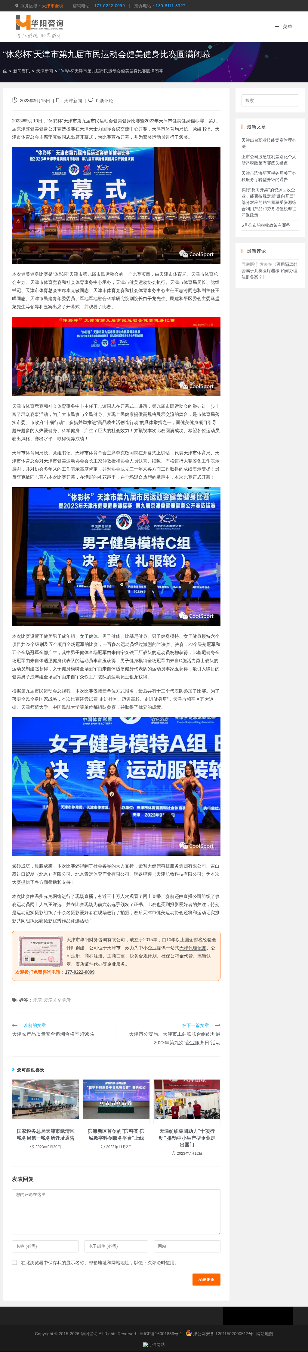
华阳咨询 (89, 1333)
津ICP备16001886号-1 (161, 1333)
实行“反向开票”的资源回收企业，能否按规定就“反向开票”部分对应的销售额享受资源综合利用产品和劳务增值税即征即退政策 (269, 202)
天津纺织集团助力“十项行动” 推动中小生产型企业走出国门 (187, 1138)
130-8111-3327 (170, 5)
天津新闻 (73, 100)
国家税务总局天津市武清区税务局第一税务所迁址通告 (46, 1134)
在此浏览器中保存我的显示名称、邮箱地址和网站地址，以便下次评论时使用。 (100, 1262)
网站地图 (264, 1333)
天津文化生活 (56, 1000)
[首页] (5, 71)
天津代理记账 (192, 947)
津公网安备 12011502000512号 (223, 1333)
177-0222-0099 (109, 5)
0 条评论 (104, 100)
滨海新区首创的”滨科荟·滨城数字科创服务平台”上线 (116, 1134)
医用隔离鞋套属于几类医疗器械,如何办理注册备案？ (269, 270)
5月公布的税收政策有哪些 (266, 225)
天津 (37, 1000)
